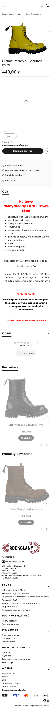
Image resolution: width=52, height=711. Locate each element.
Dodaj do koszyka (22, 150)
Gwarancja (7, 652)
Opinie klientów (9, 686)
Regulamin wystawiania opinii (15, 593)
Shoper (45, 706)
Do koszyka (26, 438)
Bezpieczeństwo (9, 606)
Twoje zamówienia (10, 635)
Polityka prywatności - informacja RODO (21, 603)
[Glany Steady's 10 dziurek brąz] (26, 483)
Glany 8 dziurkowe (33, 14)
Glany (19, 14)
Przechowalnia (8, 641)
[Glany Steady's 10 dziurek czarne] (26, 398)
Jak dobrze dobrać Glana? (14, 590)
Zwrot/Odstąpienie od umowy (16, 659)
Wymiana (6, 655)
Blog (4, 680)
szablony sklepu (23, 706)
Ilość (4, 131)
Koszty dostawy (9, 621)
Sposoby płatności (10, 624)
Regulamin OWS (9, 600)
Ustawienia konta (10, 638)
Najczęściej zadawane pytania (16, 610)
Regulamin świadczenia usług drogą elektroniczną (25, 596)
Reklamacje (7, 662)
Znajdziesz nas (8, 673)
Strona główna (8, 14)
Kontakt (5, 676)
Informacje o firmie (11, 683)
